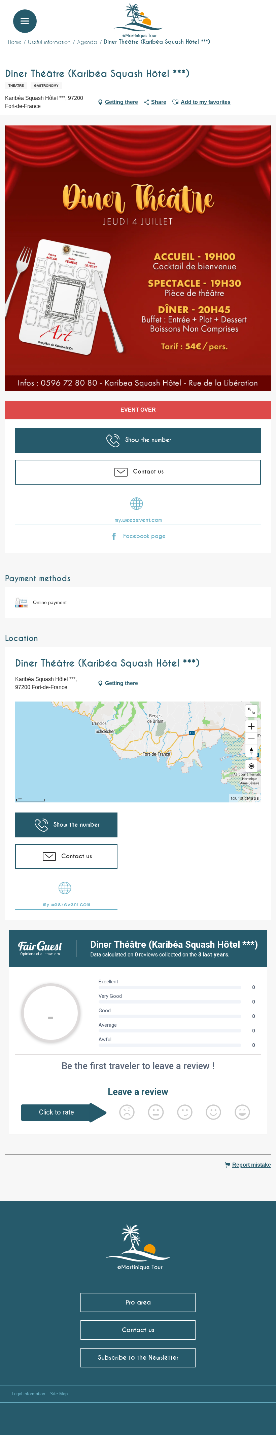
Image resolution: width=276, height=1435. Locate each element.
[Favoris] (243, 15)
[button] (258, 15)
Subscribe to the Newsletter (138, 1357)
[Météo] (227, 18)
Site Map (59, 1393)
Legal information (28, 1393)
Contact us (138, 1330)
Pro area (138, 1302)
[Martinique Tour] (138, 1243)
